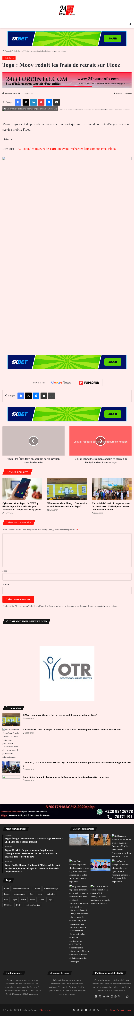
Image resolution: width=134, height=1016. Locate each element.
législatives (51, 894)
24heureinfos (45, 1010)
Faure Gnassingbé (51, 888)
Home (112, 1010)
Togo (50, 899)
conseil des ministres (21, 888)
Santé (41, 899)
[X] (100, 996)
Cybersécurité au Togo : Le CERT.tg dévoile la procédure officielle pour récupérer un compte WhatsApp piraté (21, 506)
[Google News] (61, 382)
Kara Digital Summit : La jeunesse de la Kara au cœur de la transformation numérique (66, 777)
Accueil (8, 51)
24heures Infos (11, 93)
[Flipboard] (89, 383)
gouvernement (19, 894)
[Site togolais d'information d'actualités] (67, 10)
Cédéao (37, 888)
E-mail (5, 584)
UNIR (18, 905)
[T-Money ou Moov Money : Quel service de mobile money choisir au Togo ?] (67, 489)
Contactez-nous (124, 1010)
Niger (14, 899)
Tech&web (18, 51)
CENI (6, 888)
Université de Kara (33, 905)
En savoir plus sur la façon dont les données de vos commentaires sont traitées (83, 606)
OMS (23, 899)
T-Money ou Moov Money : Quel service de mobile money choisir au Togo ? (60, 715)
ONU (32, 899)
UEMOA (8, 905)
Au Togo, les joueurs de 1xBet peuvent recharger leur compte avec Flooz (66, 148)
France (6, 894)
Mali (6, 899)
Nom (4, 571)
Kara (31, 894)
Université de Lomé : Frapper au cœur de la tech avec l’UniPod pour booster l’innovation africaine (111, 506)
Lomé (40, 894)
